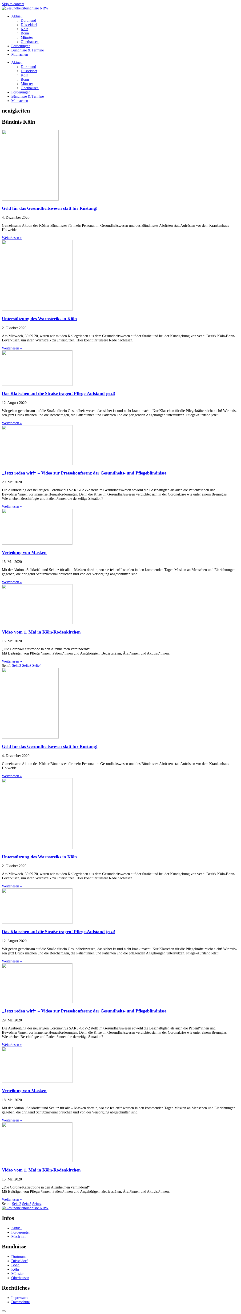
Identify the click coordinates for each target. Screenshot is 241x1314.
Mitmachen (19, 54)
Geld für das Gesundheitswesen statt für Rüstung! (49, 208)
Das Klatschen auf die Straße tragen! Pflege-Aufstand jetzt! (58, 393)
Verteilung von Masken (24, 552)
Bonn (25, 33)
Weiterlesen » (12, 238)
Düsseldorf (29, 25)
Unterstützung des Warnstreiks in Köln (39, 318)
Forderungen (20, 46)
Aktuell (16, 16)
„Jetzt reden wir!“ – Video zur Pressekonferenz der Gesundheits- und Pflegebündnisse (84, 472)
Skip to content (13, 4)
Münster (27, 37)
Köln (24, 29)
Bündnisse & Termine (27, 50)
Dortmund (28, 20)
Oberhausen (30, 42)
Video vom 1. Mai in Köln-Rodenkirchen (41, 632)
